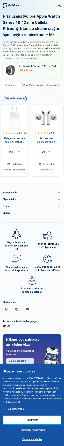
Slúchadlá (46, 169)
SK (8, 325)
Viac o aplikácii (17, 361)
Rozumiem (32, 419)
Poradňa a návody (33, 85)
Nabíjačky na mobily (14, 169)
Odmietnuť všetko (32, 439)
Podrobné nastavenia (32, 429)
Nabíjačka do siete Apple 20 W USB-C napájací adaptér (14, 140)
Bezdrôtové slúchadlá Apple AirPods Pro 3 (46, 140)
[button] (32, 192)
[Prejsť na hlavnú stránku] (11, 5)
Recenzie (54, 85)
